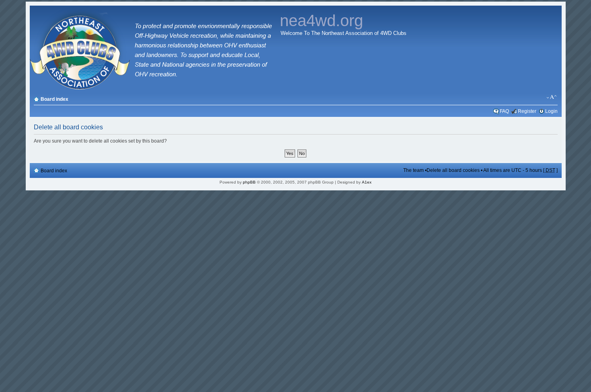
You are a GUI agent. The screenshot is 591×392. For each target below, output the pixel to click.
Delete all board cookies (453, 170)
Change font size (552, 97)
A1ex (366, 182)
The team (413, 170)
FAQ (504, 111)
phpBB (249, 182)
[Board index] (153, 88)
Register (527, 111)
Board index (54, 99)
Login (551, 111)
